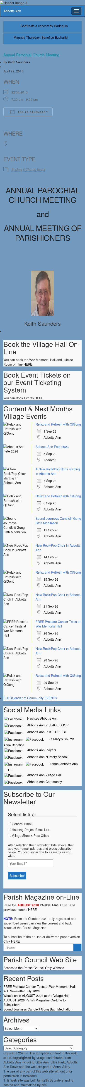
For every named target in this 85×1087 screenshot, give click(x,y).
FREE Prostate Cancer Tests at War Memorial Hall (58, 623)
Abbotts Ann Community (43, 781)
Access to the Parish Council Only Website (33, 967)
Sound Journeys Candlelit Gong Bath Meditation (37, 1009)
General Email (21, 823)
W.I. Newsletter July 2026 (21, 991)
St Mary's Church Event (28, 169)
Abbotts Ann (12, 11)
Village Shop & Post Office (30, 835)
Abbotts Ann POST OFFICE (45, 732)
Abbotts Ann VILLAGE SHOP (46, 725)
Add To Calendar (31, 112)
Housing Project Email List (30, 829)
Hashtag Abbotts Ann (41, 718)
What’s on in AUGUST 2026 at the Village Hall (36, 995)
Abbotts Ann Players (40, 750)
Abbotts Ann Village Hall (42, 775)
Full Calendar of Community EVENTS (30, 698)
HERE (28, 364)
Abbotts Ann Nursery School (46, 756)
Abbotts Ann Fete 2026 (52, 446)
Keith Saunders (19, 62)
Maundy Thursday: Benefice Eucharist (41, 37)
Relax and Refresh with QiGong (58, 424)
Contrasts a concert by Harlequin (44, 26)
